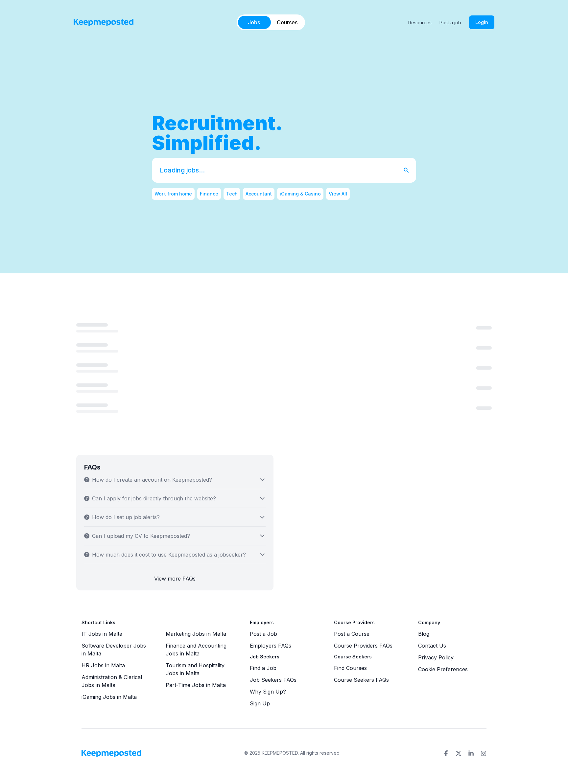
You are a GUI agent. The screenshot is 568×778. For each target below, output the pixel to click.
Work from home (173, 193)
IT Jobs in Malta (102, 633)
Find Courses (350, 668)
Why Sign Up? (268, 691)
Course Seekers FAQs (361, 679)
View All (338, 193)
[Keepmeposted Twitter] (459, 753)
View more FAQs (175, 578)
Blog (423, 633)
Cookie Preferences (443, 669)
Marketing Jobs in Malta (196, 633)
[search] (409, 170)
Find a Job (263, 668)
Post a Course (351, 633)
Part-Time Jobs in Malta (196, 685)
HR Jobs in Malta (103, 665)
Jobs (254, 22)
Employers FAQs (270, 645)
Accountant (259, 193)
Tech (232, 193)
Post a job (450, 22)
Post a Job (263, 633)
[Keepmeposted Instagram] (483, 753)
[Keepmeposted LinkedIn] (471, 753)
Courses (287, 22)
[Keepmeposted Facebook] (446, 753)
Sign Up (260, 703)
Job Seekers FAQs (273, 679)
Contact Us (432, 645)
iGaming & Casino (300, 193)
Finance (209, 193)
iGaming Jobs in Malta (109, 697)
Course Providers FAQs (363, 645)
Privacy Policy (436, 657)
